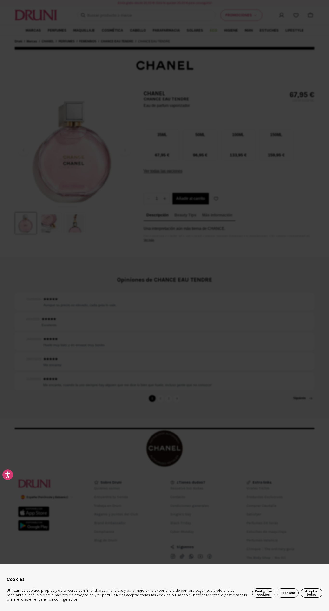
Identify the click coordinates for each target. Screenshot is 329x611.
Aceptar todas (311, 593)
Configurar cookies (263, 593)
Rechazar (287, 593)
